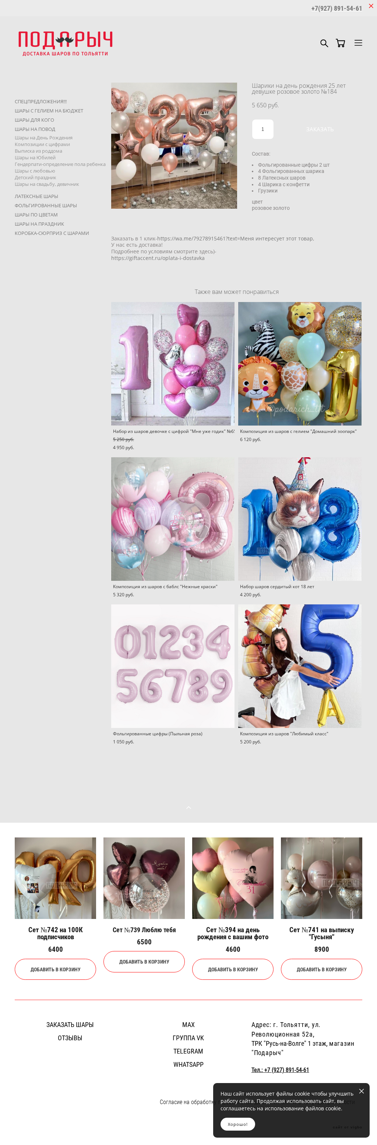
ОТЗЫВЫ (70, 1037)
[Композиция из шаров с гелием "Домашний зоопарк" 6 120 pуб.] (300, 364)
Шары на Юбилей (35, 157)
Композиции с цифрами (42, 144)
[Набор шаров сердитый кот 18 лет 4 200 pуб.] (300, 519)
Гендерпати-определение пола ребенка (60, 164)
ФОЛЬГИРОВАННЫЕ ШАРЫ (46, 205)
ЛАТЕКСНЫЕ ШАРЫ (36, 196)
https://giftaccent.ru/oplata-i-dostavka (158, 258)
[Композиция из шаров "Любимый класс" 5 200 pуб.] (300, 666)
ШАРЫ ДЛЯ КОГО (34, 120)
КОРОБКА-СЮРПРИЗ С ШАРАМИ (52, 233)
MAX (188, 1024)
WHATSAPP (188, 1064)
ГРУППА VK (188, 1037)
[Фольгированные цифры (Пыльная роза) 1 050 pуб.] (173, 666)
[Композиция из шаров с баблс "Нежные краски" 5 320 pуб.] (173, 519)
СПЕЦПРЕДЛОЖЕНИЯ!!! (41, 101)
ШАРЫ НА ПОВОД (35, 129)
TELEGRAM (188, 1051)
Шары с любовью (35, 170)
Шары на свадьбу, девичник (47, 184)
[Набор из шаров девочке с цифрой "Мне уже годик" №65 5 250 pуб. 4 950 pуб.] (173, 364)
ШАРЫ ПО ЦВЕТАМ (36, 214)
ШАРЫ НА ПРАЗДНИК (39, 224)
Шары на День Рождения (44, 137)
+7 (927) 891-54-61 (286, 1070)
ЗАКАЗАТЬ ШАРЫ (70, 1024)
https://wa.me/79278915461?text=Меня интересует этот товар (235, 238)
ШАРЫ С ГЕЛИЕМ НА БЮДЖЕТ (49, 110)
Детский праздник (35, 177)
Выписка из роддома (38, 151)
